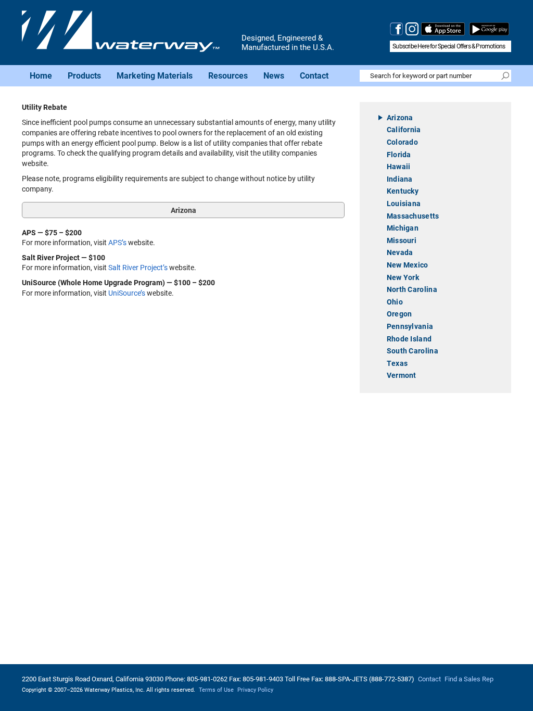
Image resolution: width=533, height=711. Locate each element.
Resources (228, 75)
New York (403, 277)
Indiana (400, 179)
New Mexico (407, 265)
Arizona (400, 117)
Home (41, 75)
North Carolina (412, 289)
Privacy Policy (255, 690)
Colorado (402, 142)
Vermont (401, 375)
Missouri (401, 240)
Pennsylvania (410, 326)
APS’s (118, 242)
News (273, 75)
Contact (314, 75)
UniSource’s (126, 293)
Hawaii (399, 166)
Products (84, 75)
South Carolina (412, 350)
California (404, 129)
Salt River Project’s (138, 267)
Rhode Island (409, 339)
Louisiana (404, 203)
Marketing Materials (155, 75)
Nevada (400, 252)
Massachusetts (413, 216)
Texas (397, 363)
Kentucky (402, 191)
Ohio (395, 302)
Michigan (402, 228)
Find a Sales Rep (469, 679)
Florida (399, 154)
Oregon (399, 314)
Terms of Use (216, 690)
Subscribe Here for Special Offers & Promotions (448, 46)
